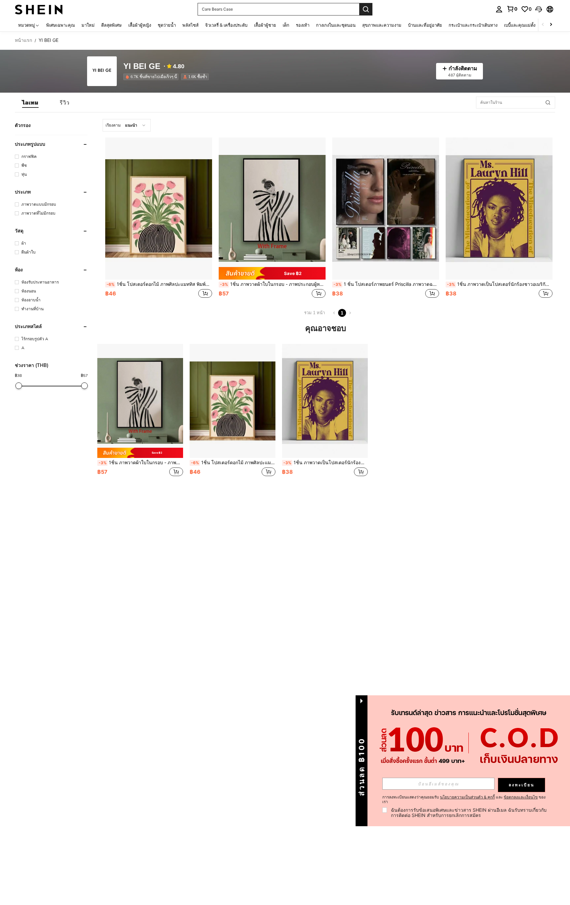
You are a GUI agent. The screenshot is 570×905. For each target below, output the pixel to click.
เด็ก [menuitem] (286, 25)
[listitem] (152, 77)
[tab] (30, 102)
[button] (539, 9)
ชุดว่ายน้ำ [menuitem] (167, 25)
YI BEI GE (141, 66)
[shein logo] (39, 9)
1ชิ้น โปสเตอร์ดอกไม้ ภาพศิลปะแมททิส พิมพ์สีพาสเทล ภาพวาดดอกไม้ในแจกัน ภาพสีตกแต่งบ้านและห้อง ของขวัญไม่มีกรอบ (159, 284)
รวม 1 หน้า (314, 312)
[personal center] (499, 9)
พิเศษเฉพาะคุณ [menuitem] (60, 25)
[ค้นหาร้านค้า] (548, 103)
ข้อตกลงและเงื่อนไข (521, 797)
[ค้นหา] (365, 9)
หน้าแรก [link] (23, 40)
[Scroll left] (543, 24)
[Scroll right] (551, 24)
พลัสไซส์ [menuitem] (190, 25)
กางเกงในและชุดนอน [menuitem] (336, 25)
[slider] (19, 385)
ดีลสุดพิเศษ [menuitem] (111, 25)
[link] (512, 9)
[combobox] (126, 125)
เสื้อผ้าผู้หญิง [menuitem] (139, 25)
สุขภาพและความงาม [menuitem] (381, 25)
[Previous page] (334, 313)
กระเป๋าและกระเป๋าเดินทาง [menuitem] (473, 25)
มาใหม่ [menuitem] (88, 25)
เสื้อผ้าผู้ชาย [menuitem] (265, 25)
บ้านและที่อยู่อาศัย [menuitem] (425, 25)
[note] (272, 273)
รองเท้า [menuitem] (302, 25)
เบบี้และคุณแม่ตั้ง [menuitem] (519, 25)
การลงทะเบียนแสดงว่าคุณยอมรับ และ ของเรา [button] (464, 799)
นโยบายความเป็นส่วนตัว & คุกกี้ (467, 797)
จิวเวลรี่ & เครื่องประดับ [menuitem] (226, 25)
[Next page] (350, 313)
